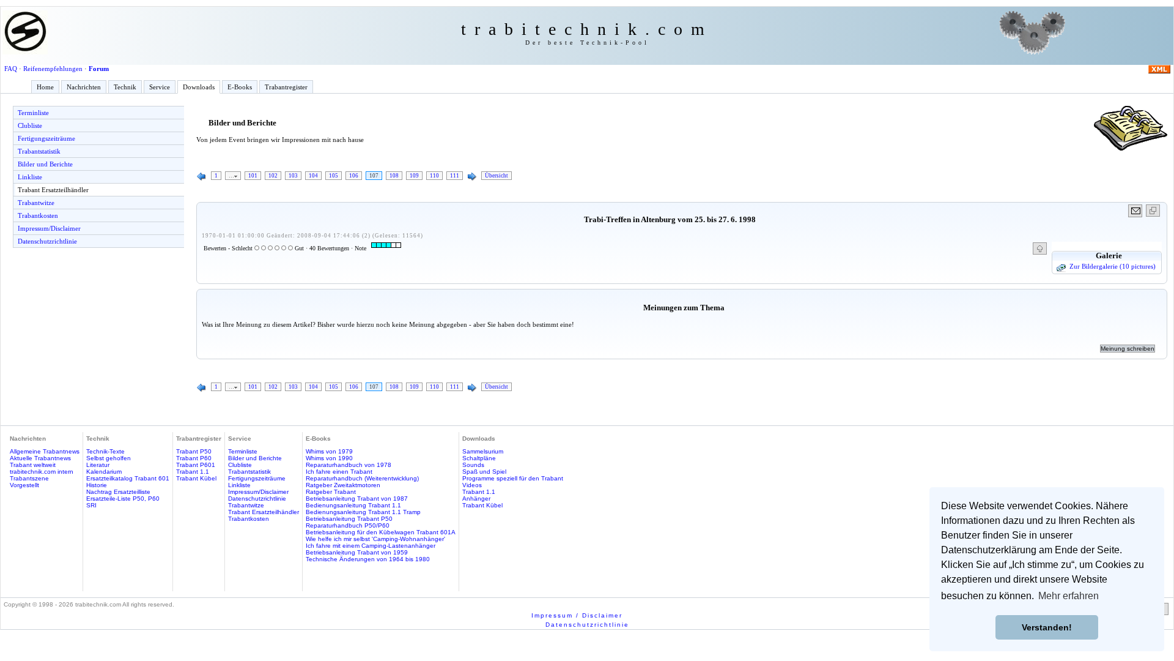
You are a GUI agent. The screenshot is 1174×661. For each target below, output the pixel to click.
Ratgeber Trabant (331, 491)
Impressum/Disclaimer (49, 228)
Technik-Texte (105, 451)
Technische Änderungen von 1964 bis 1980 (368, 559)
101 (252, 176)
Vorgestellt (24, 485)
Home (45, 87)
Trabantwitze (36, 202)
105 (333, 176)
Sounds (473, 464)
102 (273, 176)
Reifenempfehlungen (53, 68)
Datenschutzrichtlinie (47, 241)
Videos (472, 485)
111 (454, 176)
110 (434, 176)
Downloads (199, 87)
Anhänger (476, 498)
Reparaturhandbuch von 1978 (348, 464)
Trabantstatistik (39, 151)
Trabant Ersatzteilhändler (53, 189)
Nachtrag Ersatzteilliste (118, 491)
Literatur (97, 464)
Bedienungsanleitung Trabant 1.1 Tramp (363, 512)
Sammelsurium (482, 451)
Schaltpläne (479, 458)
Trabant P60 (194, 458)
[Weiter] (472, 177)
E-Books (239, 87)
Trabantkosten (38, 215)
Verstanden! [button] (1047, 627)
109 (414, 176)
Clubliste (30, 125)
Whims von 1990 (329, 458)
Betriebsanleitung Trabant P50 (349, 518)
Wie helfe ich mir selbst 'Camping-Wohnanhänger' (375, 539)
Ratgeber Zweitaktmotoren (343, 485)
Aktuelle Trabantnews (40, 458)
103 (293, 176)
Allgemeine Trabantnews (44, 451)
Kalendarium (104, 471)
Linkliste (30, 177)
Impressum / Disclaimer (576, 615)
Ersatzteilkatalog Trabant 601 (127, 478)
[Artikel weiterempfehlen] (1136, 211)
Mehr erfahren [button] (1068, 596)
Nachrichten (84, 87)
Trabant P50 (194, 451)
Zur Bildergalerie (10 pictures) (1112, 266)
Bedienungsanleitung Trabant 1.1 (353, 505)
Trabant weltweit (33, 464)
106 (353, 176)
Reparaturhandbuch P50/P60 (347, 525)
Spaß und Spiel (484, 471)
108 (394, 176)
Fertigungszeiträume (46, 138)
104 (313, 176)
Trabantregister (286, 87)
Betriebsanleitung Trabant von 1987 (357, 498)
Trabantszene (29, 478)
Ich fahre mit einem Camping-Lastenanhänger (370, 545)
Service (159, 87)
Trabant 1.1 (192, 471)
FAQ (10, 68)
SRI (91, 505)
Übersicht (496, 176)
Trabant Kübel (196, 478)
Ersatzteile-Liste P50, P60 (123, 498)
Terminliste (33, 112)
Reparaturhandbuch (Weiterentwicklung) (362, 478)
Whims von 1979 (329, 451)
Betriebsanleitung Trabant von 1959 (357, 552)
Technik (125, 87)
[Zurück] (202, 177)
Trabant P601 (195, 464)
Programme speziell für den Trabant (512, 478)
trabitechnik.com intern (41, 471)
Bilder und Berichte (45, 164)
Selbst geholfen (108, 458)
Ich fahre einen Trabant (339, 471)
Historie (96, 485)
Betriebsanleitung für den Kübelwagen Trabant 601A (381, 532)
